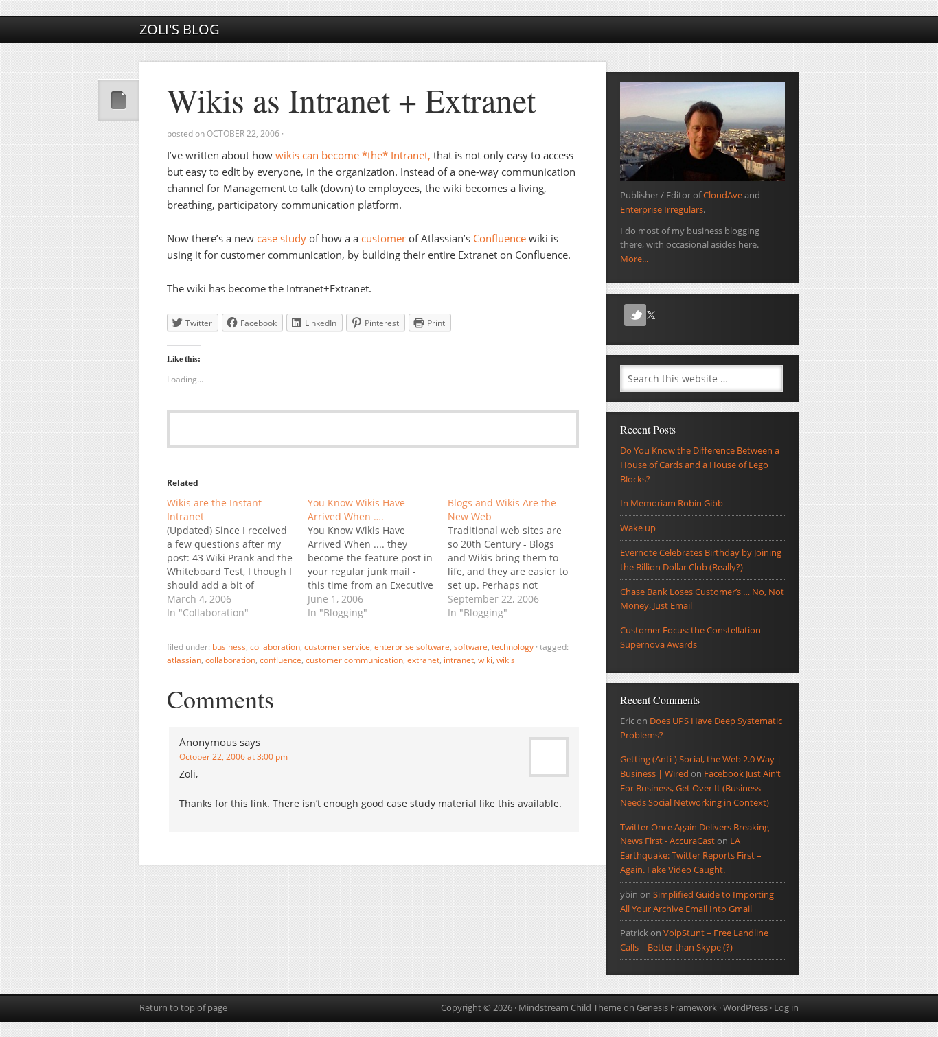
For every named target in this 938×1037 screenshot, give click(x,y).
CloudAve (722, 195)
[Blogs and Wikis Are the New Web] (518, 558)
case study (281, 238)
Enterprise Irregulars (661, 209)
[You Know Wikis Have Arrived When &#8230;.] (378, 558)
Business (229, 647)
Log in (786, 1007)
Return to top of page (183, 1007)
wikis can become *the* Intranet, (353, 155)
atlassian (184, 660)
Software (471, 647)
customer (383, 238)
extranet (423, 660)
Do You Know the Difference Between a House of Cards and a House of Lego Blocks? (699, 464)
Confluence (499, 238)
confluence (280, 660)
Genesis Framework (677, 1007)
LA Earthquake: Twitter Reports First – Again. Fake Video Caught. (691, 855)
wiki (485, 660)
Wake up (638, 528)
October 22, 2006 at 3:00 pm (233, 756)
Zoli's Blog (179, 29)
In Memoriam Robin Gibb (671, 503)
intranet (459, 660)
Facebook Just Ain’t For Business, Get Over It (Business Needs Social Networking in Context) (700, 787)
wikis (505, 660)
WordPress (745, 1007)
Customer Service (337, 647)
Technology (513, 647)
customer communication (354, 660)
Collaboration (275, 647)
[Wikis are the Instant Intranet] (237, 558)
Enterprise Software (412, 647)
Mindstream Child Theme (569, 1007)
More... (634, 259)
